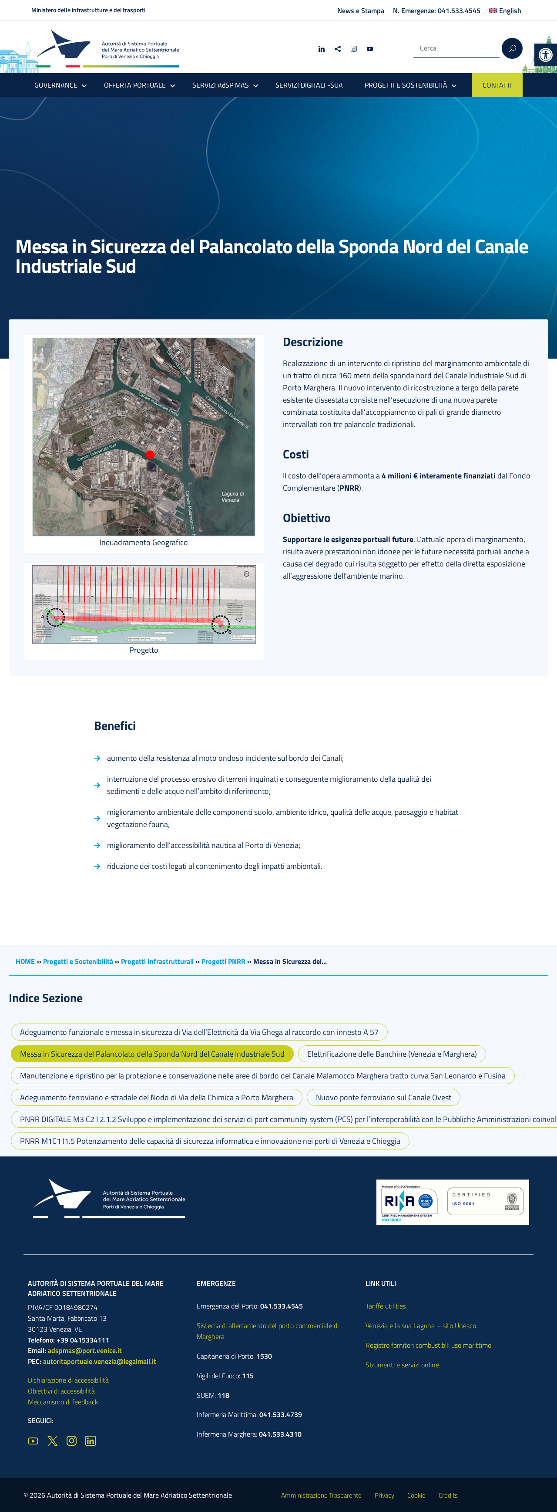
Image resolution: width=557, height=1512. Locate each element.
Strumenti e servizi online (402, 1364)
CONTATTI (497, 85)
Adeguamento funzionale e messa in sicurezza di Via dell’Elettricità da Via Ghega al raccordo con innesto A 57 (199, 1032)
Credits (448, 1495)
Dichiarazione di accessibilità (68, 1380)
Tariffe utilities (386, 1306)
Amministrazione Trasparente (321, 1495)
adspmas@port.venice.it (85, 1350)
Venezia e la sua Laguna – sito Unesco (421, 1325)
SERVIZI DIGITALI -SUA (309, 85)
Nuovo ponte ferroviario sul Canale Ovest (383, 1097)
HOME (25, 961)
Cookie (416, 1495)
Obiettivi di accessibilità (61, 1391)
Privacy (384, 1495)
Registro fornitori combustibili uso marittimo (428, 1345)
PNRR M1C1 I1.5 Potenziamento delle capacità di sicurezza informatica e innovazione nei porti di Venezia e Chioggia (210, 1141)
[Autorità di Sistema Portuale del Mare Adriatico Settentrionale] (107, 48)
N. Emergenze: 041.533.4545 (436, 10)
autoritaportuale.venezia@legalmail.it (99, 1361)
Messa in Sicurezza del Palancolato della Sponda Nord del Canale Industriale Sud (152, 1054)
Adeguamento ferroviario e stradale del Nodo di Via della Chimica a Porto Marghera (156, 1097)
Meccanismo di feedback (63, 1402)
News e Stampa (360, 10)
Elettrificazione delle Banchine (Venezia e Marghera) (392, 1054)
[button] (545, 55)
